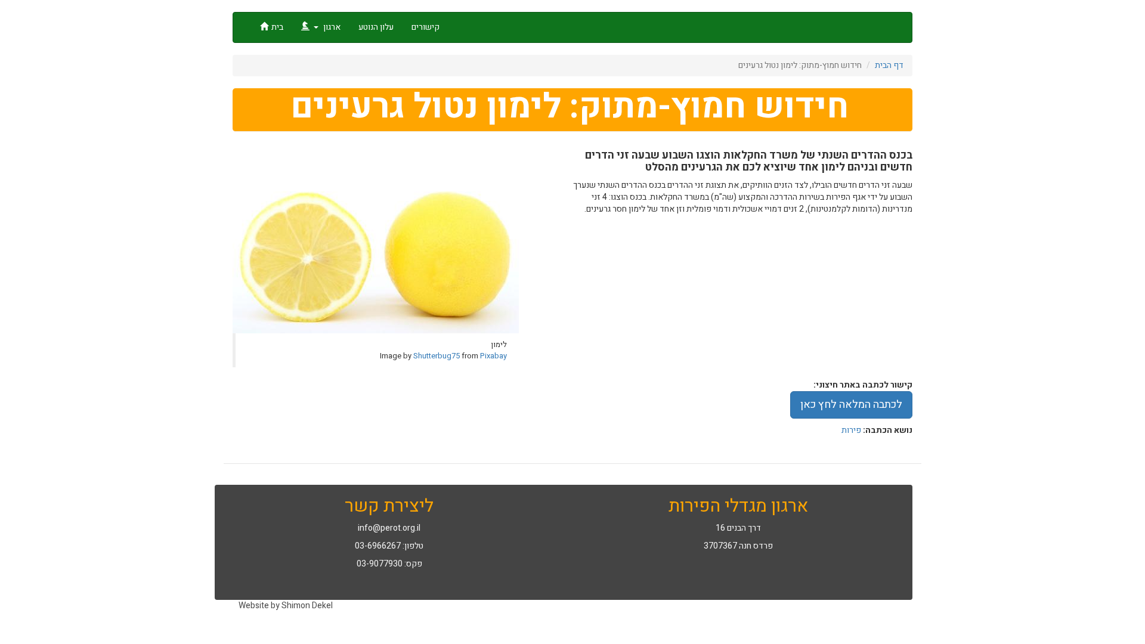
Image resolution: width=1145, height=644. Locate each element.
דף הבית (889, 65)
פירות (851, 430)
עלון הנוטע (376, 27)
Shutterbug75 (436, 355)
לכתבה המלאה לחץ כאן (851, 405)
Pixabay (493, 355)
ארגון (331, 27)
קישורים (425, 27)
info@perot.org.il (389, 528)
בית (277, 27)
